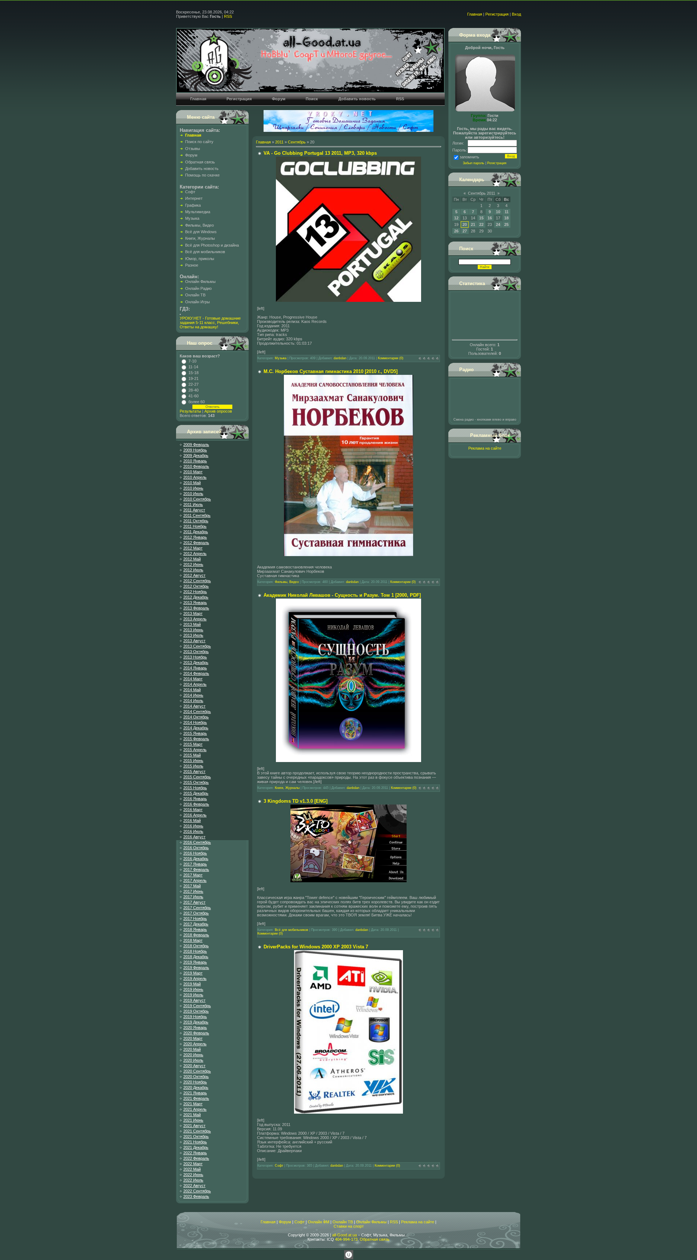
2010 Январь (195, 461)
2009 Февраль (196, 444)
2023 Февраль (196, 1196)
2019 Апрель (195, 978)
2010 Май (192, 483)
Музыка (280, 358)
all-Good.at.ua (344, 1235)
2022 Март (193, 1164)
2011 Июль (193, 504)
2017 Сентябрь (197, 908)
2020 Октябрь (196, 1076)
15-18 (193, 372)
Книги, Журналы (287, 788)
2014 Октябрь (196, 717)
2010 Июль (193, 493)
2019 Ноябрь (195, 1016)
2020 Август (194, 1065)
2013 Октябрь (196, 651)
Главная (474, 14)
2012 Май (192, 559)
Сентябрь (297, 142)
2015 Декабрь (195, 793)
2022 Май (192, 1169)
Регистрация (497, 14)
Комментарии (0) (390, 358)
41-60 (193, 396)
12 (456, 218)
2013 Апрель (195, 619)
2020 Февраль (196, 1033)
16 (490, 218)
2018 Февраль (196, 935)
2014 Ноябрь (195, 722)
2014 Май (192, 690)
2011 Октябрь (195, 521)
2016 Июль (193, 831)
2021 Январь (195, 1093)
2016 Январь (195, 799)
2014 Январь (195, 668)
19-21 (193, 378)
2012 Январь (195, 537)
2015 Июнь (193, 760)
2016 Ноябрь (195, 853)
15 (481, 218)
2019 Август (194, 1000)
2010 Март (193, 472)
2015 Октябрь (196, 782)
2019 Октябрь (196, 1011)
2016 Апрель (195, 815)
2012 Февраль (196, 542)
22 (481, 224)
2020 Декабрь (195, 1087)
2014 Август (194, 706)
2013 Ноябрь (195, 657)
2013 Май (192, 624)
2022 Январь (195, 1153)
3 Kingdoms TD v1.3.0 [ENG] (295, 801)
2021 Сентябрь (197, 1131)
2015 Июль (193, 766)
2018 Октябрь (196, 946)
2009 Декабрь (195, 455)
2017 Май (192, 886)
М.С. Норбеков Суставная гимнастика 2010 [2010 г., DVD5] (331, 371)
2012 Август (194, 575)
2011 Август (194, 510)
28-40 (193, 390)
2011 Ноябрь (195, 526)
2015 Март (193, 744)
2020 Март (193, 1038)
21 (473, 224)
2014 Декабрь (195, 728)
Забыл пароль (473, 163)
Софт (279, 1165)
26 (456, 231)
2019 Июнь (193, 989)
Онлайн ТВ (343, 1222)
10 (498, 212)
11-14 (193, 367)
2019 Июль (193, 995)
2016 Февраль (196, 804)
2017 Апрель (195, 880)
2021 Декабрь (195, 1147)
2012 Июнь (193, 564)
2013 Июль (193, 635)
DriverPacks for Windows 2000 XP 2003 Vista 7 (316, 946)
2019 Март (193, 973)
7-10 (192, 361)
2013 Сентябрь (197, 646)
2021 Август (194, 1125)
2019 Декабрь (195, 1022)
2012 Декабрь (195, 597)
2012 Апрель (195, 553)
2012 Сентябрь (197, 581)
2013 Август (194, 641)
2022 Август (194, 1185)
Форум (285, 1222)
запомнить (469, 157)
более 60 (196, 402)
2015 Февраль (196, 739)
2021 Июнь (193, 1120)
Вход (516, 14)
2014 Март (193, 679)
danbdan (340, 358)
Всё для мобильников (291, 930)
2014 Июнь (193, 695)
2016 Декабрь (195, 858)
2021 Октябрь (196, 1136)
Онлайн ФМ (318, 1222)
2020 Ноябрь (195, 1082)
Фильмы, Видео (287, 582)
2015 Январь (195, 733)
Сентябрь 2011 (481, 193)
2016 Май (192, 820)
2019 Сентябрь (197, 1006)
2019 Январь (195, 962)
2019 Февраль (196, 967)
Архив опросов (218, 411)
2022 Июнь (193, 1174)
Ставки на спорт (349, 1226)
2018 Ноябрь (195, 951)
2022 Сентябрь (197, 1191)
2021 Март (193, 1104)
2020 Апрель (195, 1044)
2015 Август (194, 771)
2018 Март (193, 940)
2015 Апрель (195, 750)
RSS (228, 16)
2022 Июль (193, 1180)
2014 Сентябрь (197, 711)
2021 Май (192, 1115)
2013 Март (193, 613)
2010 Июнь (193, 488)
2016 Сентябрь (197, 842)
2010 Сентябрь (197, 499)
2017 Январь (195, 864)
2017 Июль (193, 897)
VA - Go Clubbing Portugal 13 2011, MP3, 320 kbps (320, 153)
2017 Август (194, 902)
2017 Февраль (196, 869)
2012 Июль (193, 570)
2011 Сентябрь (197, 515)
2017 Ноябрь (195, 918)
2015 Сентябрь (197, 777)
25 (506, 224)
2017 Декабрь (195, 924)
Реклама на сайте (484, 448)
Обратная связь (375, 1239)
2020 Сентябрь (197, 1071)
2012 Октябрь (196, 586)
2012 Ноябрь (195, 592)
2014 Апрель (195, 684)
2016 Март (193, 809)
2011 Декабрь (195, 532)
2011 (279, 142)
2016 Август (194, 837)
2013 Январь (195, 602)
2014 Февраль (196, 673)
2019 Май (192, 984)
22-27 (193, 384)
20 (464, 224)
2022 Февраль (196, 1158)
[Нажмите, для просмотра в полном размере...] (348, 300)
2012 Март (193, 548)
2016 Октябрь (196, 848)
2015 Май (192, 755)
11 (507, 212)
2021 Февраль (196, 1098)
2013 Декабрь (195, 662)
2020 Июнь (193, 1055)
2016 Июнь (193, 826)
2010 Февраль (196, 466)
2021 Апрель (195, 1109)
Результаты (190, 411)
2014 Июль (193, 700)
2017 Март (193, 875)
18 (506, 218)
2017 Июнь (193, 891)
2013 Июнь (193, 630)
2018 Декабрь (195, 957)
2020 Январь (195, 1027)
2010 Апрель (195, 477)
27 (464, 231)
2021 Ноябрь (195, 1142)
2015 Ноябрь (195, 788)
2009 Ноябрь (195, 450)
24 (498, 224)
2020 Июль (193, 1060)
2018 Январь (195, 929)
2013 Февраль (196, 608)
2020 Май (192, 1049)
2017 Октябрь (196, 913)
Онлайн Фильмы (371, 1222)
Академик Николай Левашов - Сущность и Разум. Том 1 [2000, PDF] (342, 595)
